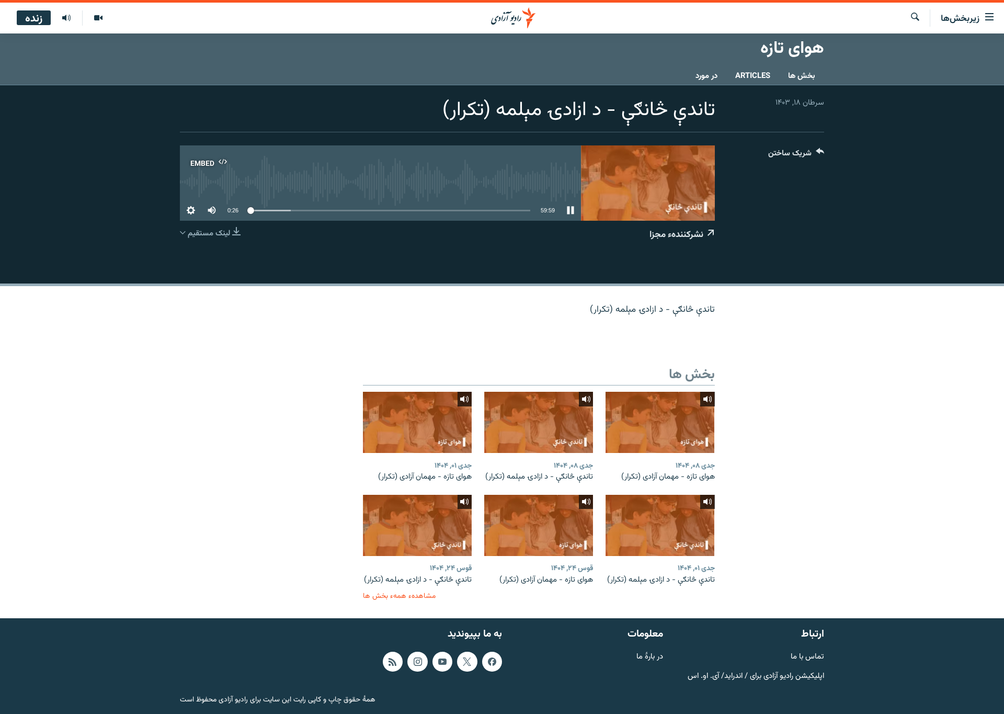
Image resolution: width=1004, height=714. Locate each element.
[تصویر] (98, 18)
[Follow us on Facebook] (492, 662)
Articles (752, 76)
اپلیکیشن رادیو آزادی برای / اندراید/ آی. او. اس (756, 676)
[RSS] (393, 662)
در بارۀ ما (649, 657)
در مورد (706, 76)
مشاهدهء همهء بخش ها (399, 596)
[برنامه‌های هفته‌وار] (66, 18)
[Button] (796, 155)
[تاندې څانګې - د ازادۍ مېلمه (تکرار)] (538, 422)
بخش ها (801, 76)
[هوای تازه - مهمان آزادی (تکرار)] (660, 422)
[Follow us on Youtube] (442, 662)
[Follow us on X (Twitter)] (467, 662)
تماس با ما (807, 657)
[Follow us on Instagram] (417, 662)
